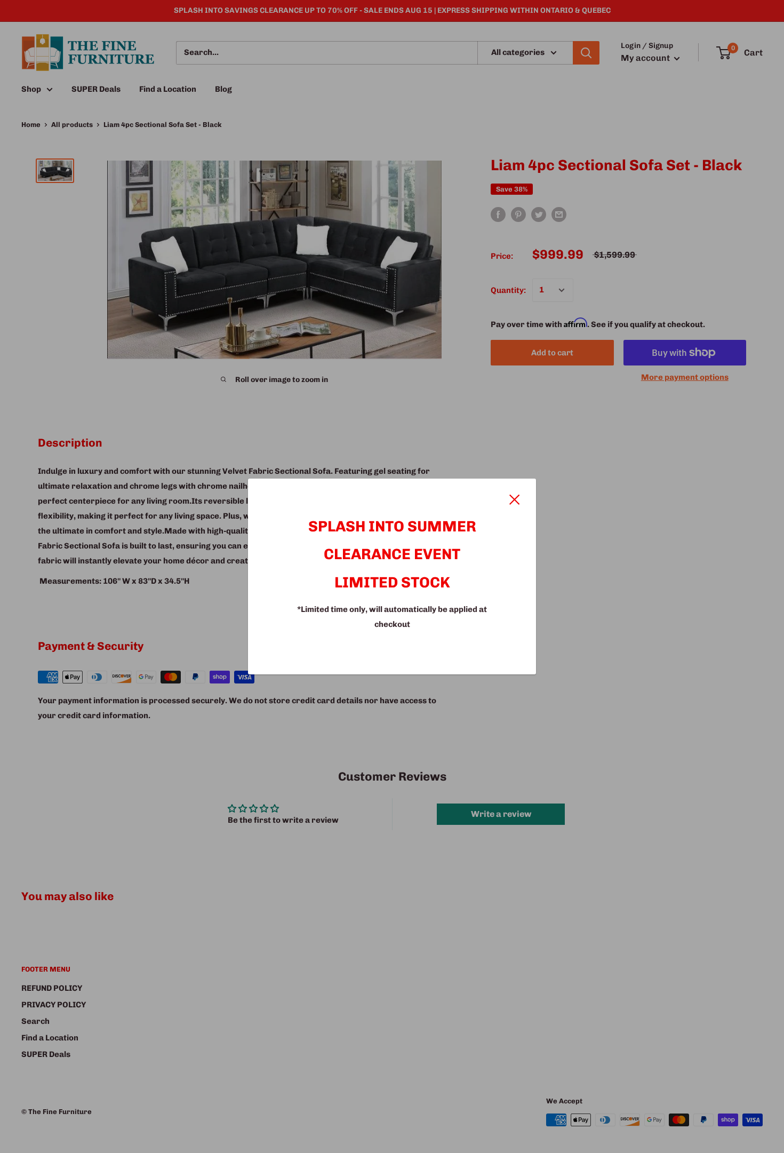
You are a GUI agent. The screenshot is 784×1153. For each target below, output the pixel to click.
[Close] (514, 498)
